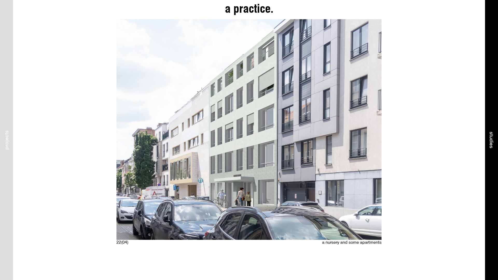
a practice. (249, 9)
